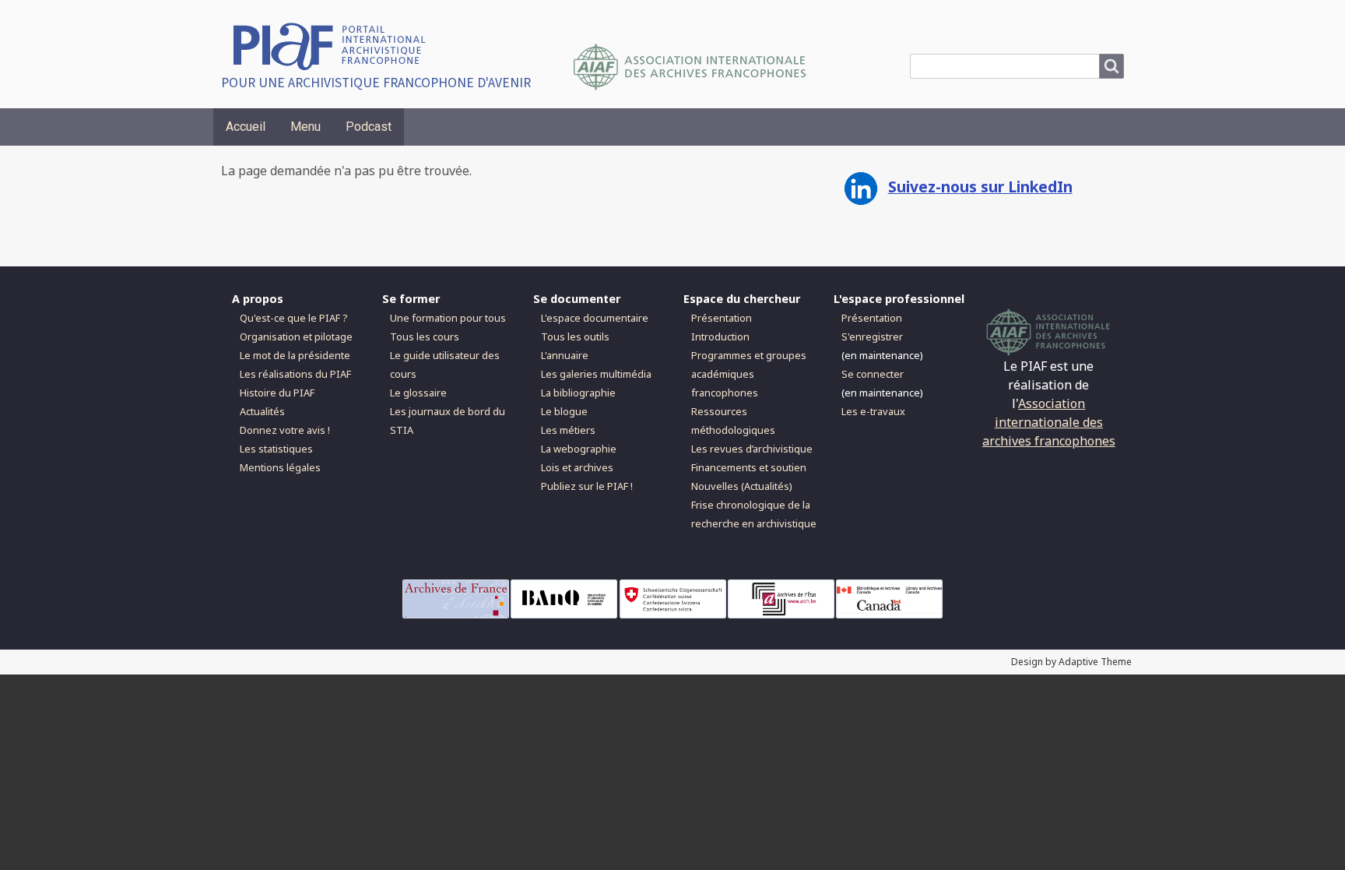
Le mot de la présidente (295, 355)
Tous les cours (424, 336)
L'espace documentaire (594, 318)
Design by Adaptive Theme (1071, 661)
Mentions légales (280, 467)
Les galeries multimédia (596, 374)
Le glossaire (418, 393)
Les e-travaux (873, 411)
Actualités (262, 411)
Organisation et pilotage (296, 336)
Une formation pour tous (448, 318)
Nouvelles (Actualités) (741, 486)
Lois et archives (577, 467)
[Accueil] (335, 45)
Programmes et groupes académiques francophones (748, 374)
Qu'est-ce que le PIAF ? (293, 318)
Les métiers (568, 430)
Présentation (721, 318)
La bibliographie (578, 393)
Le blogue (564, 411)
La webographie (578, 449)
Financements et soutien (748, 467)
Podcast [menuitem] (369, 126)
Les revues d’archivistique (752, 449)
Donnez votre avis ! (285, 430)
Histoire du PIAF (277, 393)
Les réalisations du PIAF (295, 374)
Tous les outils (575, 336)
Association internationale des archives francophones (1048, 422)
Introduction (720, 336)
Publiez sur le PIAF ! (587, 486)
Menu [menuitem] (305, 126)
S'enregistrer (872, 336)
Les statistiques (276, 449)
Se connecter (872, 374)
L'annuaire (564, 355)
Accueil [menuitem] (245, 126)
